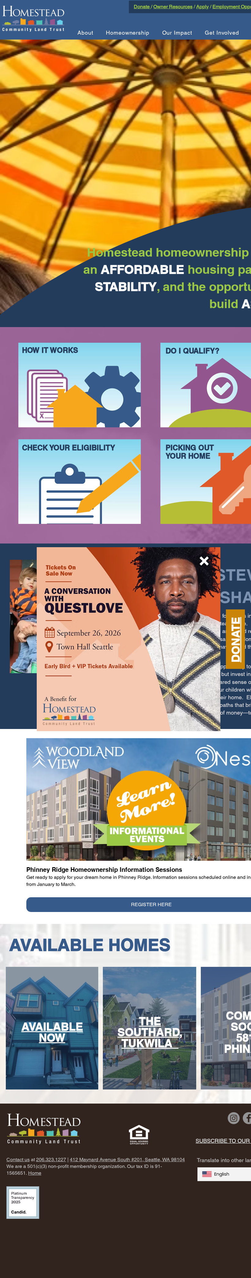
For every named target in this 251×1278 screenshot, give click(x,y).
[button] (204, 561)
